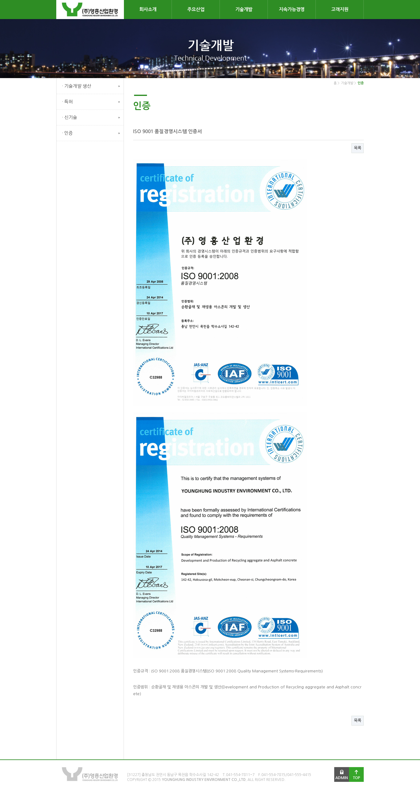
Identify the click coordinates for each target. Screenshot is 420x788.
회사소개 (148, 9)
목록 (357, 148)
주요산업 (195, 9)
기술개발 (243, 9)
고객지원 (339, 9)
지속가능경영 (292, 9)
